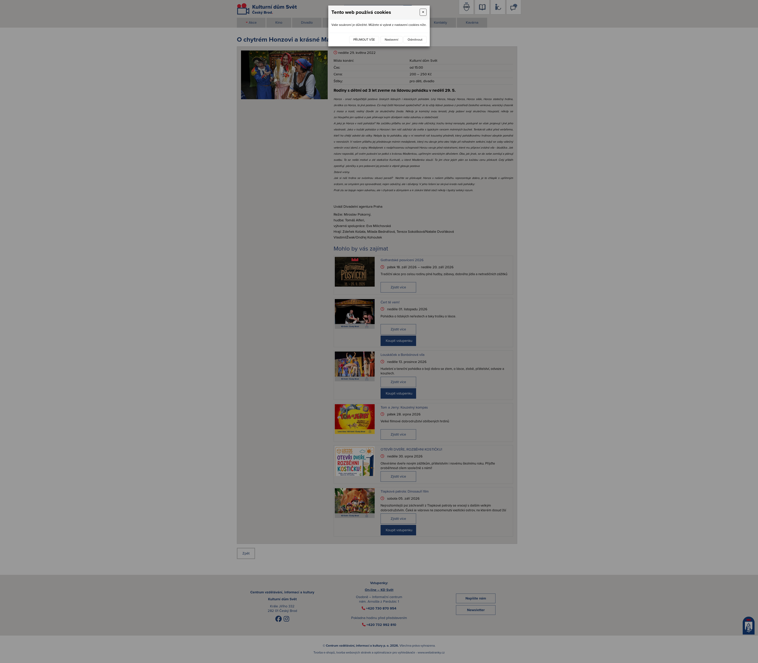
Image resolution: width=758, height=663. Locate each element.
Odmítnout (415, 40)
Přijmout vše (364, 40)
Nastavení (391, 40)
